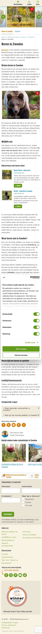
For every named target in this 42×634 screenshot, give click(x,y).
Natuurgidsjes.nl (8, 540)
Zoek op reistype (29, 534)
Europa (28, 502)
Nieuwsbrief (6, 563)
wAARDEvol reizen (9, 537)
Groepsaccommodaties (32, 537)
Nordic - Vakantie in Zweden (23, 191)
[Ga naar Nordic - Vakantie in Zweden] (7, 195)
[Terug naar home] (5, 3)
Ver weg (28, 505)
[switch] (36, 320)
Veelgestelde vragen (10, 622)
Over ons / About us (10, 560)
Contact (5, 554)
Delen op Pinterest (32, 9)
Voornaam (6, 486)
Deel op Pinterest (37, 93)
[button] (3, 17)
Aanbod (17, 31)
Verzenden (8, 514)
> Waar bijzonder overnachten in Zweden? (16, 409)
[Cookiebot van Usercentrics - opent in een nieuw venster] (30, 277)
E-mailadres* (7, 496)
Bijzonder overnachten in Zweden (12, 465)
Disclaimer (6, 627)
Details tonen (30, 342)
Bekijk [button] (18, 186)
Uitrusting (26, 531)
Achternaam (27, 486)
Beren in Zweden (7, 31)
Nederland (29, 499)
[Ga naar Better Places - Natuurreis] (7, 174)
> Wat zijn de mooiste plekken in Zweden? (20, 415)
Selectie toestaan (21, 355)
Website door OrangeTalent (13, 631)
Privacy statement (9, 625)
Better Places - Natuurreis (22, 170)
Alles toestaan (21, 349)
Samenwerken (7, 557)
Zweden (5, 50)
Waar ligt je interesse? (31, 496)
